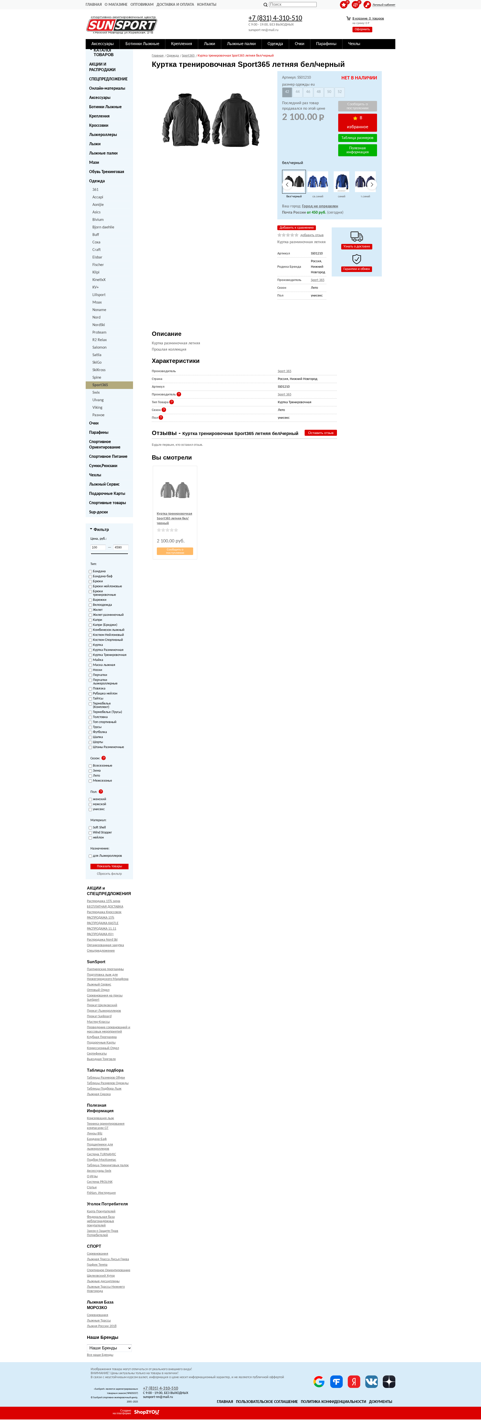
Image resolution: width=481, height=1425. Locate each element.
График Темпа (97, 1265)
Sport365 (100, 385)
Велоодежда (102, 605)
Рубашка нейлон (105, 693)
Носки (97, 670)
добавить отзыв (312, 235)
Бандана (99, 571)
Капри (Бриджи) (105, 625)
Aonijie (98, 205)
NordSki (98, 325)
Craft (96, 250)
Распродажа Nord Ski (102, 940)
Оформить (362, 29)
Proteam (99, 333)
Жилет (97, 610)
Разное (98, 415)
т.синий (365, 196)
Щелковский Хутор (101, 1276)
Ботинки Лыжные (105, 107)
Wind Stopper (102, 832)
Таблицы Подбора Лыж (104, 1089)
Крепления (99, 116)
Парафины (98, 433)
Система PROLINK (99, 1182)
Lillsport (98, 295)
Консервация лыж (100, 1118)
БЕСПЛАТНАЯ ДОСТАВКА (105, 907)
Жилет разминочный (108, 615)
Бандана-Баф (97, 1139)
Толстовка (100, 717)
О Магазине (116, 5)
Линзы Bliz (94, 1133)
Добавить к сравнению (297, 228)
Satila (96, 355)
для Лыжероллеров (107, 856)
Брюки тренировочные (104, 593)
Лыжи (94, 144)
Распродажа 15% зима (103, 901)
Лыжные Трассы (99, 1321)
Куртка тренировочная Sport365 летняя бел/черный (174, 518)
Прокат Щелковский (102, 1005)
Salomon (99, 348)
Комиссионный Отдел (103, 1048)
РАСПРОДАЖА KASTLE (102, 923)
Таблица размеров (357, 138)
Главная (94, 5)
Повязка (99, 688)
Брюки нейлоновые (107, 586)
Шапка (98, 737)
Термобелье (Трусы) (107, 712)
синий (341, 196)
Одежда (97, 181)
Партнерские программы (105, 969)
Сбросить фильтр (109, 874)
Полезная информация (357, 150)
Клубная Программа (102, 1037)
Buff (95, 235)
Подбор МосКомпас (101, 1160)
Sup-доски (98, 512)
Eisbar (97, 257)
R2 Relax (99, 340)
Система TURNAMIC (101, 1154)
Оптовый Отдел (98, 990)
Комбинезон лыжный (109, 630)
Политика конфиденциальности (333, 1402)
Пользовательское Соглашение (267, 1402)
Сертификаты (97, 1054)
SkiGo (96, 363)
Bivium (98, 220)
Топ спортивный (104, 722)
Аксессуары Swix (99, 1171)
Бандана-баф (102, 576)
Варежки (99, 600)
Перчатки (100, 675)
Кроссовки (98, 125)
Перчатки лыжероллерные (105, 681)
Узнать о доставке (356, 246)
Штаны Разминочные (108, 747)
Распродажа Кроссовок (104, 912)
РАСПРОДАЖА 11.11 (101, 929)
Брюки (98, 581)
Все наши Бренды (100, 1355)
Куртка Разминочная (108, 650)
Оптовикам (142, 5)
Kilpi (95, 272)
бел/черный (294, 196)
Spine (96, 378)
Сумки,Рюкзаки (103, 466)
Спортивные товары (107, 503)
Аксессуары (99, 98)
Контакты (206, 5)
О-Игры (92, 1176)
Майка (98, 660)
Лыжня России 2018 (101, 1326)
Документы (380, 1402)
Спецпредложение (101, 951)
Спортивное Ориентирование (105, 445)
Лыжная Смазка (99, 1094)
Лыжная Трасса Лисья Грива (108, 1259)
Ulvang (98, 400)
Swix (96, 393)
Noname (99, 310)
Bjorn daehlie (103, 227)
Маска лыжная (104, 665)
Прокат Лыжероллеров (104, 1011)
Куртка (98, 645)
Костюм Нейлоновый (108, 635)
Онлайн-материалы (107, 88)
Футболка (100, 732)
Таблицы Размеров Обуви (106, 1078)
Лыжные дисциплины (103, 1281)
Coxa (96, 242)
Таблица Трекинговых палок (108, 1165)
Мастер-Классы (98, 1022)
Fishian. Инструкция (101, 1193)
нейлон (98, 837)
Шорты (98, 742)
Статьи (92, 1187)
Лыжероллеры (103, 135)
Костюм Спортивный (108, 640)
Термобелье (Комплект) (102, 705)
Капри (97, 620)
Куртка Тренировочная (110, 655)
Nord (96, 318)
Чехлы (95, 475)
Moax (97, 303)
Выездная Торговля (101, 1059)
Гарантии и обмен (356, 269)
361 (95, 190)
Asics (96, 212)
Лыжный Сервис (104, 484)
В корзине (368, 19)
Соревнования (97, 1254)
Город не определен (320, 206)
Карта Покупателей (101, 1211)
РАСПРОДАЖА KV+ (100, 934)
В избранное (357, 122)
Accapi (97, 197)
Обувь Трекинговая (106, 172)
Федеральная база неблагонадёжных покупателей (101, 1221)
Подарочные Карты (107, 494)
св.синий (317, 196)
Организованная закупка (105, 945)
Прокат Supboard (99, 1016)
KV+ (95, 288)
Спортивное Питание (108, 457)
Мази (94, 163)
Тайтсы (98, 698)
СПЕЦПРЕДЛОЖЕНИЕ (108, 79)
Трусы (97, 727)
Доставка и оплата (175, 5)
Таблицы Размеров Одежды (108, 1083)
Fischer (98, 265)
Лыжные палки (103, 153)
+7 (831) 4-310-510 (275, 18)
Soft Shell (99, 827)
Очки (93, 423)
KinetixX (98, 280)
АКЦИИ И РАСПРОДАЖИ (102, 67)
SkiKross (98, 370)
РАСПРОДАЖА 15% (100, 918)
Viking (97, 408)
